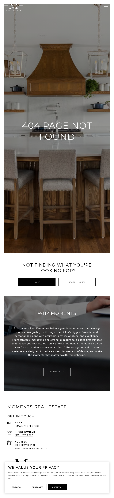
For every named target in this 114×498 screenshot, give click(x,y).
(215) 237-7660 (24, 435)
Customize (37, 487)
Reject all (17, 487)
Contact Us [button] (57, 372)
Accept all (58, 487)
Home (37, 282)
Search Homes (77, 282)
